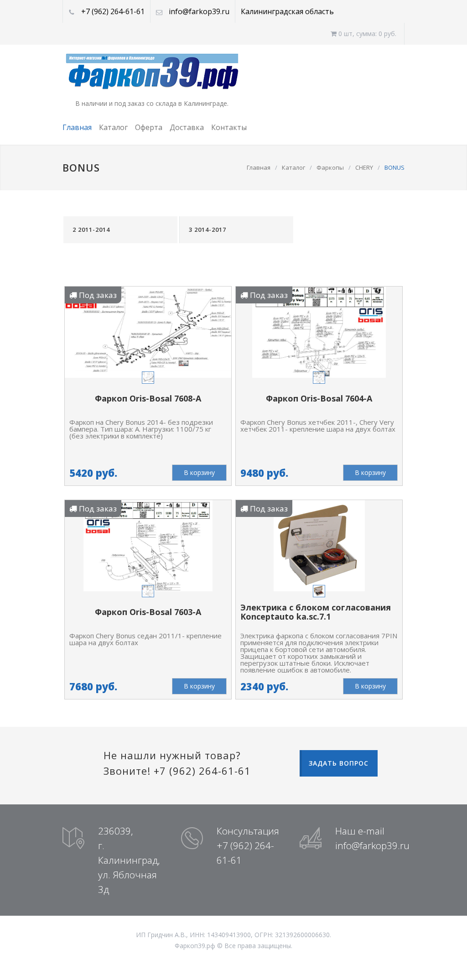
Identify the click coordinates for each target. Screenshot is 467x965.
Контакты (229, 127)
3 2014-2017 (207, 229)
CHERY (364, 167)
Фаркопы (330, 167)
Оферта (148, 127)
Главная (77, 127)
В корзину (199, 472)
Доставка (187, 127)
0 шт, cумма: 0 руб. (366, 33)
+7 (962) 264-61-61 (113, 11)
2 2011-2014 (91, 229)
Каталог (113, 127)
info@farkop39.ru (199, 11)
